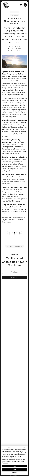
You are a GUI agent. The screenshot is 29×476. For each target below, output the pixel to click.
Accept (14, 466)
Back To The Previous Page (14, 246)
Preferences (14, 472)
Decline (14, 469)
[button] (25, 5)
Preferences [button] (5, 463)
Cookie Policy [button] (18, 459)
